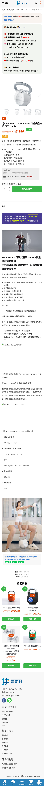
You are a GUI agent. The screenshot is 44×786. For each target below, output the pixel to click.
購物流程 (5, 735)
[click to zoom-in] (22, 94)
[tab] (22, 206)
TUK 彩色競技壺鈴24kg (32, 646)
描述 (3, 206)
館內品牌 (10, 10)
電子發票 (5, 742)
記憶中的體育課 (8, 711)
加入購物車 (27, 189)
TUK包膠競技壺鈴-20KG (32, 609)
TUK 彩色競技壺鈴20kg (11, 608)
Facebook (5, 722)
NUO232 (11, 41)
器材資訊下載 (7, 753)
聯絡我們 (5, 719)
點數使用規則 (9, 20)
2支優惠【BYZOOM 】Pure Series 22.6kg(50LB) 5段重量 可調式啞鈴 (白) (11, 650)
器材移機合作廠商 (8, 768)
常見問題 (5, 739)
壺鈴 (27, 574)
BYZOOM (19, 10)
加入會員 (7, 16)
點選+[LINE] (22, 44)
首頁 (3, 10)
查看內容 (11, 619)
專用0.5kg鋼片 (16, 37)
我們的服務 (6, 715)
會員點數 (5, 746)
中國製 (4, 136)
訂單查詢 (5, 750)
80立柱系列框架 (16, 57)
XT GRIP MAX (26, 34)
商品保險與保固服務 (9, 764)
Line (3, 725)
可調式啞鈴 (24, 576)
